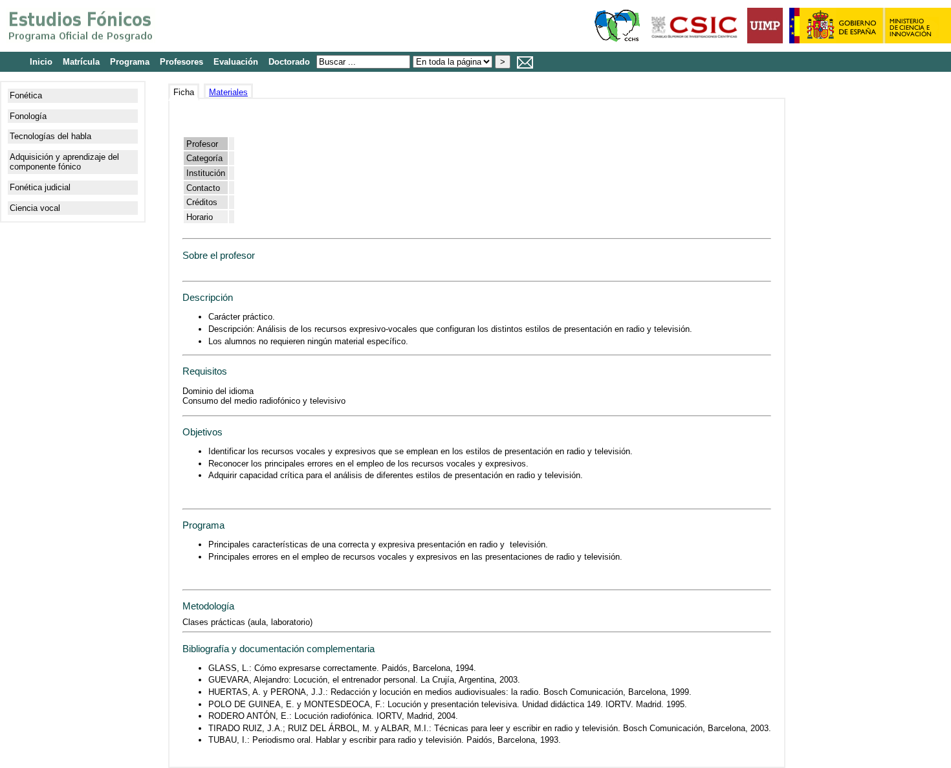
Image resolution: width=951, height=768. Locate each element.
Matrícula (81, 62)
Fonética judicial (40, 187)
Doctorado (289, 62)
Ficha (183, 92)
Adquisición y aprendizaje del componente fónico (64, 162)
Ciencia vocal (35, 208)
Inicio (41, 62)
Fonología (28, 116)
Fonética (26, 95)
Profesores (181, 62)
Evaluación (235, 62)
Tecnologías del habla (50, 136)
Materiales (228, 92)
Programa (129, 62)
